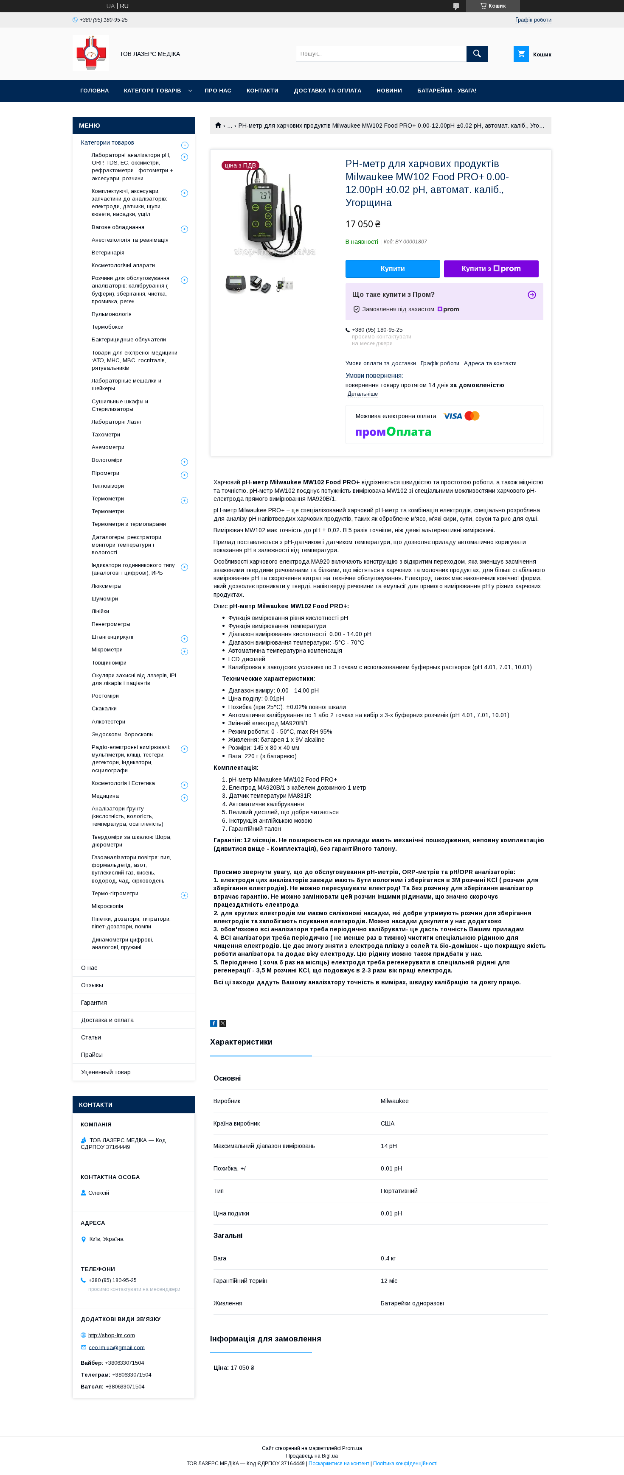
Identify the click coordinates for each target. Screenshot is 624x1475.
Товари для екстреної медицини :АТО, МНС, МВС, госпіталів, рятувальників (134, 360)
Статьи (91, 1037)
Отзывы (92, 985)
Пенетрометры (111, 624)
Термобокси (108, 327)
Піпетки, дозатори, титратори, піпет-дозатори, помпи (131, 923)
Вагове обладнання (118, 227)
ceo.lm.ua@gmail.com (117, 1347)
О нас (89, 967)
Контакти (262, 90)
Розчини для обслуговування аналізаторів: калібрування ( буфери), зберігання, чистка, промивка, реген (130, 289)
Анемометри (108, 447)
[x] (222, 1024)
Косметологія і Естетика (123, 783)
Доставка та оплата (327, 90)
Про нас (218, 90)
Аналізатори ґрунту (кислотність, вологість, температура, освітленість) (127, 816)
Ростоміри (105, 696)
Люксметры (106, 586)
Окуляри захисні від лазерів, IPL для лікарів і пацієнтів (135, 679)
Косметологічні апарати (123, 265)
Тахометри (106, 434)
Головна (94, 90)
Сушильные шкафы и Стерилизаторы (120, 405)
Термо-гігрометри (115, 893)
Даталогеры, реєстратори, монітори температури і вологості (127, 545)
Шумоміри (105, 598)
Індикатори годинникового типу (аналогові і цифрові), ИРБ (133, 569)
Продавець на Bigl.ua (312, 1456)
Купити (393, 268)
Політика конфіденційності (405, 1464)
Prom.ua (352, 1448)
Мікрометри (107, 649)
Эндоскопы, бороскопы (123, 734)
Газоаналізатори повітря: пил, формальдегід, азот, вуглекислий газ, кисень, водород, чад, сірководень (131, 869)
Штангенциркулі (112, 637)
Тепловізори (108, 486)
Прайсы (92, 1054)
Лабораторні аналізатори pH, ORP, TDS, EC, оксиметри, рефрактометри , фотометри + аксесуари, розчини (132, 167)
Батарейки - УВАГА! (446, 90)
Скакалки (104, 708)
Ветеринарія (108, 252)
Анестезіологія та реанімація (130, 240)
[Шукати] (477, 54)
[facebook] (213, 1024)
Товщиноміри (109, 662)
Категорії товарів (152, 90)
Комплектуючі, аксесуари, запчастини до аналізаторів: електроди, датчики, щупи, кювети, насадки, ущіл (129, 203)
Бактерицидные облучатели (129, 339)
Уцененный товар (106, 1072)
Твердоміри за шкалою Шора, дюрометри (131, 841)
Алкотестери (108, 721)
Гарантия (94, 1002)
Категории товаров (107, 142)
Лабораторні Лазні (116, 422)
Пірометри (105, 473)
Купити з (476, 268)
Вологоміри (107, 460)
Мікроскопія (107, 906)
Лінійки (100, 611)
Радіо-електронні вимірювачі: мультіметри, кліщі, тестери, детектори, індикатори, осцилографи (131, 759)
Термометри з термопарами (129, 524)
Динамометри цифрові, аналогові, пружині (122, 943)
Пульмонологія (112, 314)
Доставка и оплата (107, 1020)
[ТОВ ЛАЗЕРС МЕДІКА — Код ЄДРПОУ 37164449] (91, 68)
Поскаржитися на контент (339, 1464)
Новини (389, 90)
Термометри (108, 498)
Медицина (105, 796)
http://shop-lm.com (111, 1335)
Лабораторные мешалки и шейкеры (126, 384)
